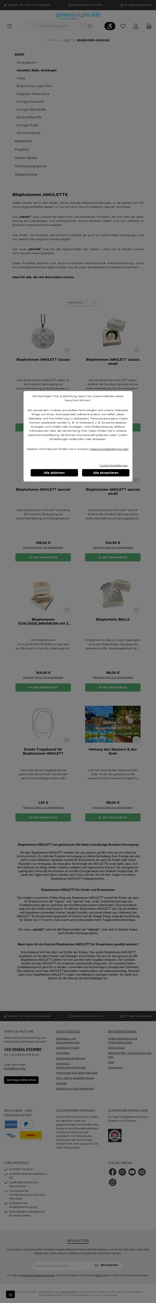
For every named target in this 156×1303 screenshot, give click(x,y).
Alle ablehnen (54, 472)
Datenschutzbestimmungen (109, 449)
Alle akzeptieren (105, 472)
